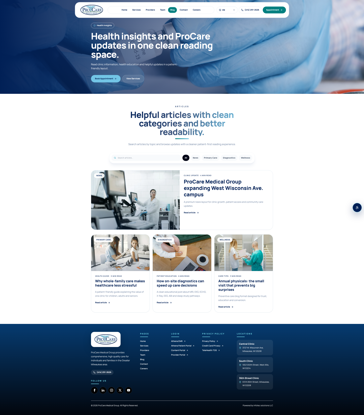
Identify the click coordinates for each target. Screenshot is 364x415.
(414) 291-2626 (104, 372)
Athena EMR (177, 341)
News (195, 157)
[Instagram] (111, 390)
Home (124, 10)
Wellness (245, 157)
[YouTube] (128, 390)
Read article (189, 212)
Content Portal (178, 350)
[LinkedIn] (103, 390)
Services (136, 10)
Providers (150, 10)
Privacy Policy (208, 341)
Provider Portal (178, 355)
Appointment (272, 10)
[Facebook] (94, 390)
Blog (172, 10)
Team (162, 10)
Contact (184, 10)
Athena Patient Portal (181, 345)
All (186, 157)
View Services (133, 78)
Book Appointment (104, 78)
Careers (196, 10)
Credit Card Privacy (211, 345)
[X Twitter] (120, 390)
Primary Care (210, 157)
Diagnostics (229, 157)
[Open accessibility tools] (357, 207)
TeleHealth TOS (209, 350)
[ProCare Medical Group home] (92, 10)
